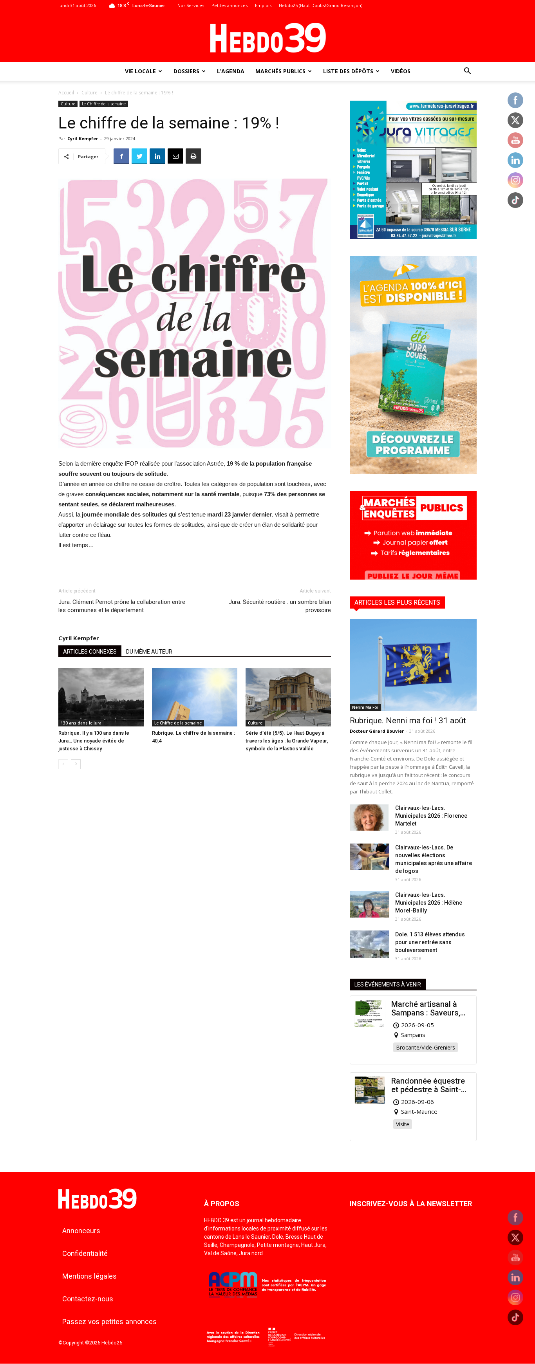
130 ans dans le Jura (81, 723)
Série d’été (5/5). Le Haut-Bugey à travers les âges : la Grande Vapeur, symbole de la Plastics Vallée (287, 741)
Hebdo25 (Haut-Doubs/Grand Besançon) (320, 5)
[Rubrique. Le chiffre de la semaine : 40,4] (194, 697)
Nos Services (190, 5)
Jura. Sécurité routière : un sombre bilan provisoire (280, 606)
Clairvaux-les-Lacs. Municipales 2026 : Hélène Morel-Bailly (428, 903)
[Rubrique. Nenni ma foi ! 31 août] (413, 665)
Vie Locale (140, 71)
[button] (467, 72)
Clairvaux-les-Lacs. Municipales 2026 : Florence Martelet (431, 816)
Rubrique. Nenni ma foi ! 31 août (408, 720)
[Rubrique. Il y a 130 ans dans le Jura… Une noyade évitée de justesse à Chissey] (101, 697)
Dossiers (186, 71)
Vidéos (400, 71)
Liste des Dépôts (348, 71)
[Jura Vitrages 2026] (413, 237)
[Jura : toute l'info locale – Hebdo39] (267, 36)
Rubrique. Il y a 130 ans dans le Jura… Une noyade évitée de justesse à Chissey (93, 741)
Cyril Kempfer (82, 138)
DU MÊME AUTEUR (149, 652)
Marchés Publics (280, 71)
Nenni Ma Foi (365, 707)
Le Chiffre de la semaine (104, 104)
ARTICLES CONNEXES (90, 652)
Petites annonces (229, 5)
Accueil (66, 92)
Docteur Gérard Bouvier (377, 731)
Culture (89, 92)
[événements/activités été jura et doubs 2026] (413, 471)
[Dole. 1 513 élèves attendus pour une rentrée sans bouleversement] (369, 944)
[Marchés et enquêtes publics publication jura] (413, 577)
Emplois (263, 5)
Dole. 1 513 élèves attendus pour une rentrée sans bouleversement (430, 942)
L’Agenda (230, 71)
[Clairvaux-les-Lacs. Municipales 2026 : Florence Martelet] (369, 817)
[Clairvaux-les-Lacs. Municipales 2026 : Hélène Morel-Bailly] (369, 904)
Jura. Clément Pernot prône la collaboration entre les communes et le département (121, 606)
